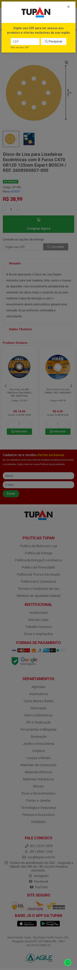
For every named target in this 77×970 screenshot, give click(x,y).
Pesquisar (55, 41)
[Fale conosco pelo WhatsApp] (67, 962)
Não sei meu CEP (20, 47)
